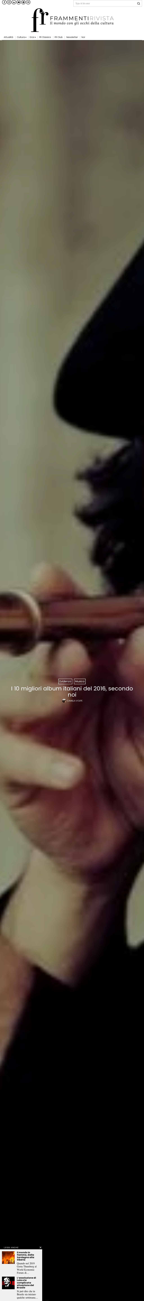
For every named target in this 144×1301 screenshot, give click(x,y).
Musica (80, 681)
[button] (138, 3)
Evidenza (65, 681)
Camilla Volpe (75, 700)
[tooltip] (4, 2)
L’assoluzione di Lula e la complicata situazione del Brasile (26, 1283)
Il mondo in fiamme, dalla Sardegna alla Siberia (25, 1256)
